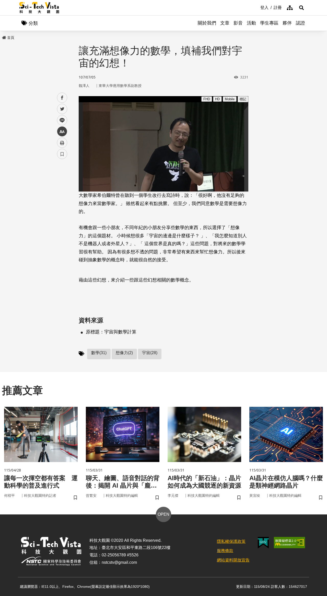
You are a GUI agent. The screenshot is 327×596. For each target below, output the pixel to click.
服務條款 (225, 550)
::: (256, 7)
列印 (62, 143)
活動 (251, 23)
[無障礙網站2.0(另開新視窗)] (289, 542)
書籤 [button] (62, 154)
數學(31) (99, 353)
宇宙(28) (149, 353)
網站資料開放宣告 (233, 560)
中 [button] (62, 131)
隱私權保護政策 (231, 541)
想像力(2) (124, 353)
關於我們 (207, 23)
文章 (224, 23)
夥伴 (287, 23)
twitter (62, 109)
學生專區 (269, 23)
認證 (300, 23)
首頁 (10, 38)
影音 (238, 23)
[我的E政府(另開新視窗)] (263, 542)
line (60, 120)
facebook (62, 98)
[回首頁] (39, 7)
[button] (301, 7)
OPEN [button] (163, 514)
